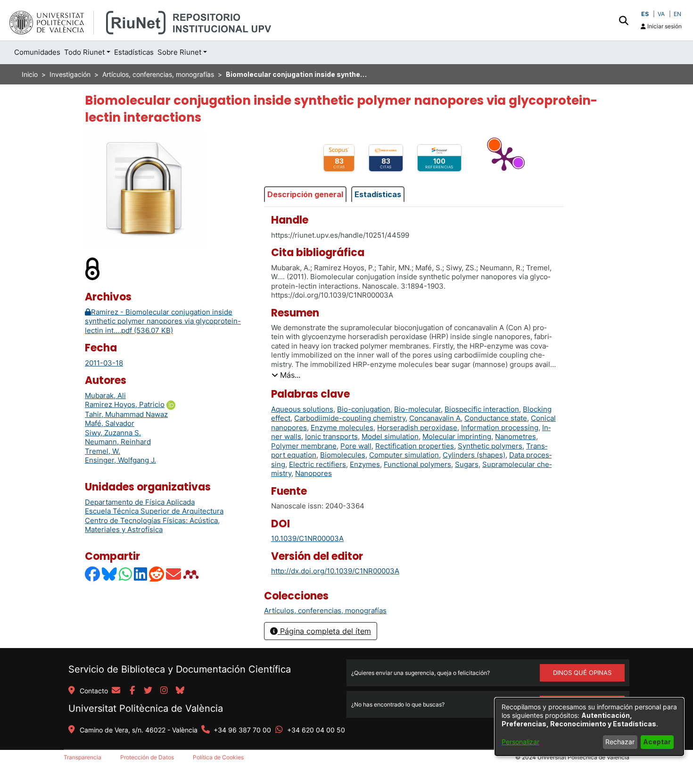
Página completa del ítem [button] (324, 631)
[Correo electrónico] (174, 574)
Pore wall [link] (355, 445)
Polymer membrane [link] (304, 445)
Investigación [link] (70, 74)
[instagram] (164, 691)
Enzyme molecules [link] (342, 427)
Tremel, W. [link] (102, 451)
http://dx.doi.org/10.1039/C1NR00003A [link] (335, 570)
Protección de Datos (147, 757)
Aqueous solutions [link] (302, 409)
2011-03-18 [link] (104, 362)
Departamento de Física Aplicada (140, 502)
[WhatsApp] (126, 574)
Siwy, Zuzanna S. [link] (113, 432)
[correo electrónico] (116, 691)
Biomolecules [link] (342, 454)
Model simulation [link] (390, 436)
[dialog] (589, 727)
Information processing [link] (499, 427)
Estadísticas (378, 194)
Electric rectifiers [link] (317, 464)
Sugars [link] (466, 464)
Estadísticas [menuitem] (134, 52)
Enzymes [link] (365, 464)
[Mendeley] (192, 574)
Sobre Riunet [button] (179, 52)
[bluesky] (180, 691)
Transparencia (82, 757)
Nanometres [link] (515, 436)
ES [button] (645, 13)
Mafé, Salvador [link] (109, 423)
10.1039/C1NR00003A (307, 538)
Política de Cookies (218, 757)
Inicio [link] (30, 74)
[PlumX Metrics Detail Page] (504, 158)
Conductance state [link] (495, 418)
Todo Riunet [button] (84, 52)
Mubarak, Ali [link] (105, 395)
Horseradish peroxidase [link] (417, 427)
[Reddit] (157, 574)
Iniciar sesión (664, 26)
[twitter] (148, 691)
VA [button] (661, 13)
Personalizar (520, 742)
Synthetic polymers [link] (490, 445)
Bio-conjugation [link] (363, 409)
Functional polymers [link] (417, 464)
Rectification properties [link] (414, 445)
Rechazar (620, 742)
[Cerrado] (93, 268)
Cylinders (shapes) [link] (474, 454)
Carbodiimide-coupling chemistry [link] (349, 418)
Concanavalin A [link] (435, 418)
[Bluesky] (110, 574)
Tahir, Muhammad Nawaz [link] (126, 414)
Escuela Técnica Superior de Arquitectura (154, 511)
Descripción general (305, 194)
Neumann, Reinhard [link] (118, 441)
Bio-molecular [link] (417, 409)
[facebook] (132, 691)
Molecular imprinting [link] (456, 436)
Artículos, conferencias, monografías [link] (158, 74)
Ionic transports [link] (331, 436)
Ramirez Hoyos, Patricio (125, 404)
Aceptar (657, 742)
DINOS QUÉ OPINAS (582, 672)
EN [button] (677, 13)
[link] (325, 610)
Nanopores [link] (313, 473)
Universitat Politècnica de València (145, 708)
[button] (623, 20)
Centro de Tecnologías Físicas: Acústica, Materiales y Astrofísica (152, 525)
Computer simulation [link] (404, 454)
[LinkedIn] (141, 574)
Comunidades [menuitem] (37, 52)
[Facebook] (93, 574)
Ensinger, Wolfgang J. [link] (120, 460)
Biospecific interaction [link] (482, 409)
